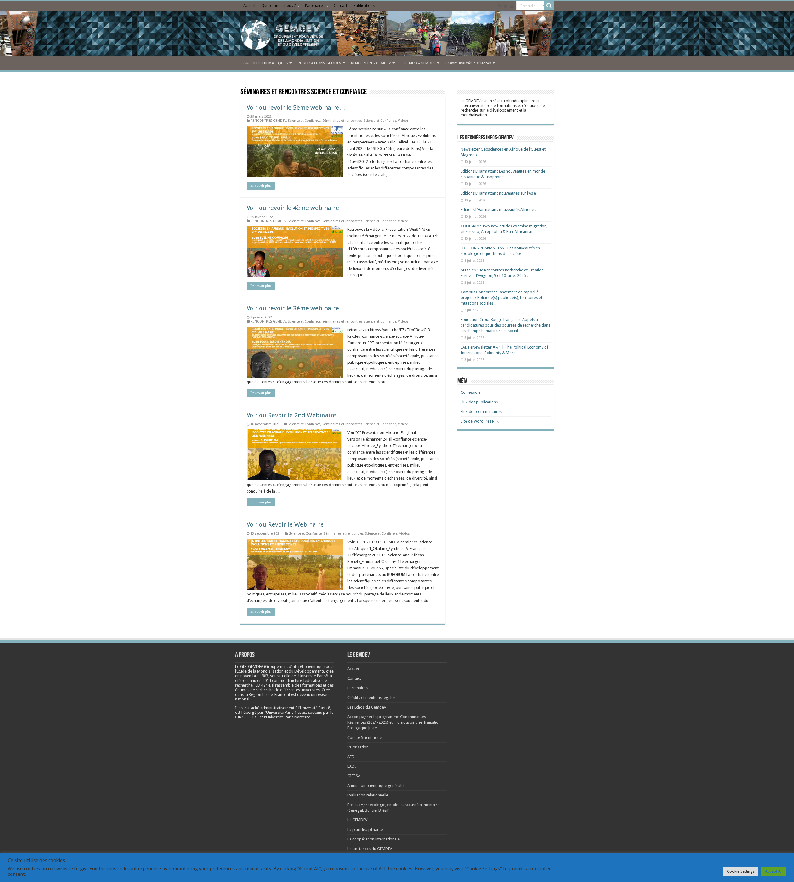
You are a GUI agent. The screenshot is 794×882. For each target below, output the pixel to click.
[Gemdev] (397, 35)
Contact (340, 5)
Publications (364, 5)
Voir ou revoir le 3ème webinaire (293, 308)
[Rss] (499, 6)
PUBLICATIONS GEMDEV (319, 63)
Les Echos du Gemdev (366, 707)
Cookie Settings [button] (741, 871)
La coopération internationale (373, 839)
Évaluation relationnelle (367, 795)
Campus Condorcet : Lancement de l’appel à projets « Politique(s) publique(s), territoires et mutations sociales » (501, 297)
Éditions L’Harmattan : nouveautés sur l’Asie (498, 193)
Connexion (470, 392)
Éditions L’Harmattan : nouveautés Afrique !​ (498, 209)
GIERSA (353, 776)
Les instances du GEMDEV (369, 848)
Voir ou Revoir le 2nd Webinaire (291, 415)
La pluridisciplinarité (365, 829)
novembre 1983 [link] (254, 676)
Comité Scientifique (364, 737)
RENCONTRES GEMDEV (371, 63)
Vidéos (403, 121)
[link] (254, 676)
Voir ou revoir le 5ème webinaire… (296, 107)
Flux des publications (479, 402)
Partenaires (314, 5)
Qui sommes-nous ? (278, 5)
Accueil (249, 5)
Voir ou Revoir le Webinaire (285, 524)
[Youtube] (511, 6)
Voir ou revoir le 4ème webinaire (293, 208)
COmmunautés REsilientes (468, 63)
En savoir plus (260, 185)
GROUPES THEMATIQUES (265, 63)
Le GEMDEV (357, 820)
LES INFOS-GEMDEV (418, 63)
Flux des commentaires (481, 411)
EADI (351, 766)
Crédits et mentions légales (371, 697)
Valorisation (357, 747)
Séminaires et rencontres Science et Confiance (359, 121)
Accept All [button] (774, 871)
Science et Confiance (304, 121)
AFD (351, 756)
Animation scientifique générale (375, 785)
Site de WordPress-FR (480, 421)
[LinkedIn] (505, 6)
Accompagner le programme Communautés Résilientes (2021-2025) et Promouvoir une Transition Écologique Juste (394, 722)
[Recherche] (549, 5)
